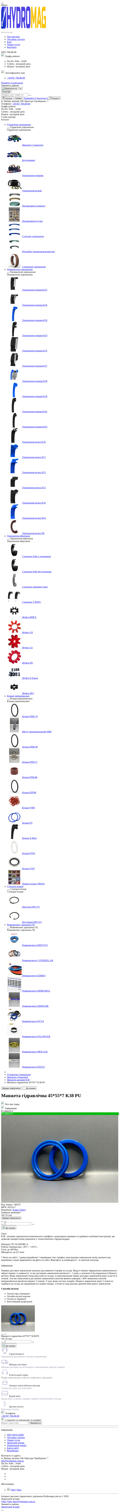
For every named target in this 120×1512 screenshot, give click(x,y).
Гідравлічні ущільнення (19, 1074)
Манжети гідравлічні (17, 1077)
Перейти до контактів (12, 83)
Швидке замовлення (11, 1088)
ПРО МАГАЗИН (15, 1435)
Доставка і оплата (16, 39)
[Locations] (8, 32)
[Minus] (2, 1224)
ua (15, 88)
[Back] (8, 272)
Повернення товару (17, 1445)
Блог (9, 42)
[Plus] (33, 1224)
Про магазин (13, 36)
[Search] (5, 32)
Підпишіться (35, 1423)
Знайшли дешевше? (11, 1212)
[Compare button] (5, 1221)
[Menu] (2, 32)
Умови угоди (13, 44)
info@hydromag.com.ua (12, 1461)
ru (20, 88)
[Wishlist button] (2, 1221)
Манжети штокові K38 (18, 1080)
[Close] (2, 3)
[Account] (11, 32)
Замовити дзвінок (10, 85)
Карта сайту (13, 1448)
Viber (13, 1490)
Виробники (13, 1450)
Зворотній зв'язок (15, 1442)
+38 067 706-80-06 (16, 78)
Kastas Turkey (19, 1210)
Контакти (12, 47)
